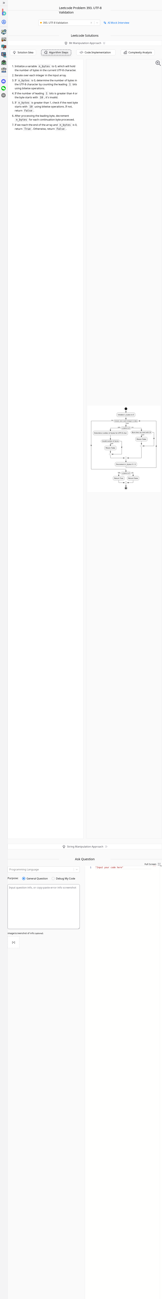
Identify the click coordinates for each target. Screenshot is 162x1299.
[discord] (3, 81)
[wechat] (3, 88)
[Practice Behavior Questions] (3, 47)
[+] (13, 942)
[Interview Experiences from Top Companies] (3, 70)
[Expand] (3, 3)
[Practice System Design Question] (3, 31)
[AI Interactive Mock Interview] (3, 54)
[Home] (3, 12)
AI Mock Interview (118, 22)
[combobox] (64, 23)
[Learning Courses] (3, 62)
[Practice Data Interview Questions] (3, 39)
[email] (3, 95)
